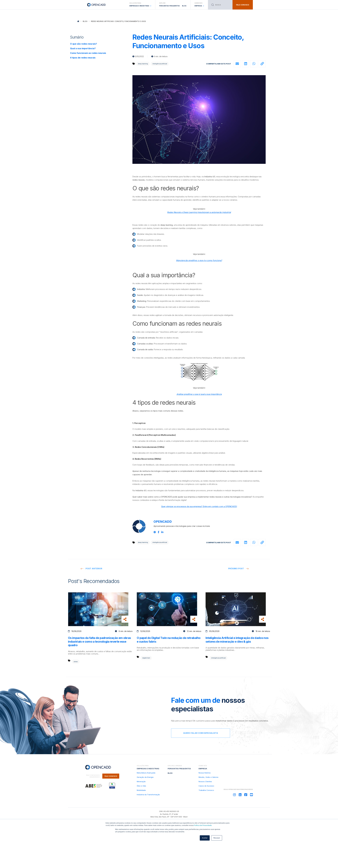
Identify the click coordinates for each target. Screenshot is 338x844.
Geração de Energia (145, 777)
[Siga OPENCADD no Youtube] (251, 795)
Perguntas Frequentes (169, 6)
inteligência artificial (159, 64)
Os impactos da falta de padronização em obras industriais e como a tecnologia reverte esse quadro (99, 641)
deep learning (143, 64)
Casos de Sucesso (206, 786)
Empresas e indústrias (148, 769)
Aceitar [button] (204, 838)
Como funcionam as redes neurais (88, 53)
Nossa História (204, 773)
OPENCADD (163, 521)
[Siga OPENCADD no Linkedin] (240, 795)
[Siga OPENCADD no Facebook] (245, 795)
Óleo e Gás (141, 786)
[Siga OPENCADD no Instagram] (234, 795)
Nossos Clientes (205, 781)
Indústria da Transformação (148, 794)
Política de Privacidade (203, 825)
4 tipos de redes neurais (82, 57)
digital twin (146, 658)
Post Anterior (94, 568)
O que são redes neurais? (83, 44)
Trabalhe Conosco (206, 790)
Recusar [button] (216, 838)
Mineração (141, 781)
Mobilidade (141, 790)
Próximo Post (236, 568)
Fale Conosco (110, 776)
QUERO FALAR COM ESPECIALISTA (200, 733)
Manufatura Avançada (146, 773)
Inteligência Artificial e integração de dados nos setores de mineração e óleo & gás (237, 639)
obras (76, 662)
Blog (184, 6)
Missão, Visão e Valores (208, 777)
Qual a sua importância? (83, 48)
